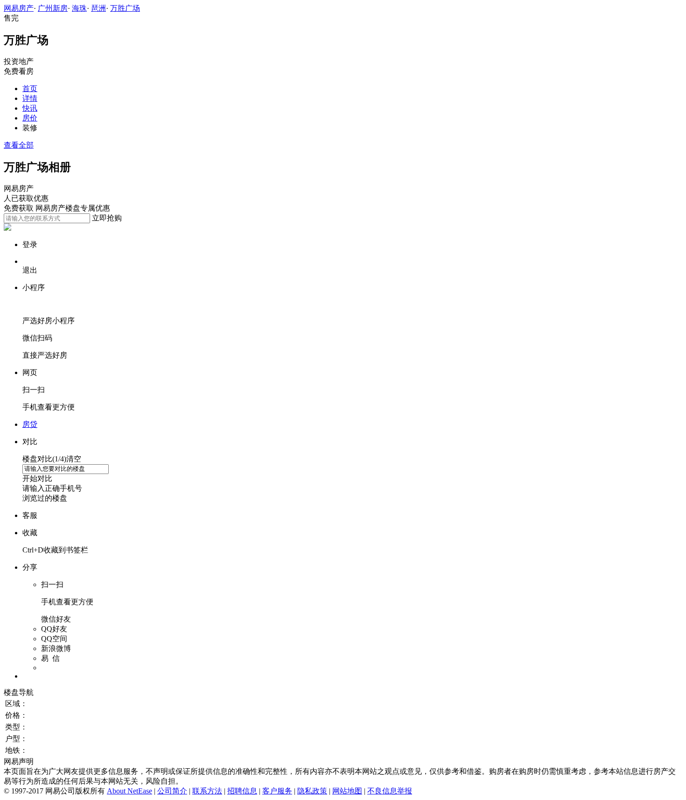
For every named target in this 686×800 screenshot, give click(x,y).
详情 (29, 98)
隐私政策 (312, 791)
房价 (29, 118)
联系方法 (207, 791)
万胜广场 (125, 8)
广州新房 (53, 8)
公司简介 (172, 791)
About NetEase (129, 791)
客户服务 (277, 791)
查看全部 (19, 145)
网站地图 (347, 791)
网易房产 (19, 8)
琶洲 (98, 8)
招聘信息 (242, 791)
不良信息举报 (389, 791)
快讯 (29, 108)
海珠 (79, 8)
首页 (29, 88)
